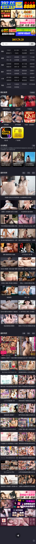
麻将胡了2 (9, 53)
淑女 (28, 333)
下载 (33, 145)
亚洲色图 (16, 70)
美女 (24, 173)
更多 (33, 173)
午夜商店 (16, 84)
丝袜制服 (16, 60)
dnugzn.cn (18, 39)
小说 (2, 79)
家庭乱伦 (16, 77)
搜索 (32, 44)
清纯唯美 (16, 73)
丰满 (24, 333)
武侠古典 (32, 77)
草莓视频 (24, 84)
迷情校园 (9, 80)
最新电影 (4, 333)
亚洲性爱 (9, 64)
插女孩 (9, 84)
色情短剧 (16, 87)
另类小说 (16, 80)
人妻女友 (24, 77)
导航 (2, 85)
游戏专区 (32, 50)
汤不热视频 (32, 84)
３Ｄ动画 (32, 57)
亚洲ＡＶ (9, 57)
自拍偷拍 (16, 57)
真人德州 (16, 50)
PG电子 (9, 50)
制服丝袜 (9, 66)
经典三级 (16, 66)
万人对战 (24, 50)
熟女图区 (24, 73)
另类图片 (32, 73)
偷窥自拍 (9, 70)
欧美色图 (24, 70)
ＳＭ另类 (32, 60)
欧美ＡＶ (24, 57)
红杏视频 (9, 87)
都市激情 (9, 77)
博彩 (2, 51)
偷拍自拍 (16, 64)
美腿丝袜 (9, 73)
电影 (2, 65)
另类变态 (32, 66)
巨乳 (28, 173)
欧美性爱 (32, 64)
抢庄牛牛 (32, 53)
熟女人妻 (9, 60)
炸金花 (16, 53)
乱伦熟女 (24, 66)
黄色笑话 (24, 80)
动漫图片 (32, 70)
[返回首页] (33, 540)
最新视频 (4, 173)
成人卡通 (24, 64)
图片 (2, 72)
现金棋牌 (24, 53)
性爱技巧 (32, 80)
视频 (2, 58)
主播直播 (24, 60)
